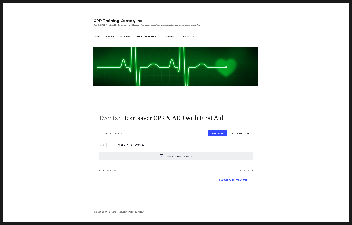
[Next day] (103, 145)
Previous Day (109, 170)
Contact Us (188, 36)
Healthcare (124, 36)
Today (111, 145)
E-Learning (169, 36)
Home (97, 36)
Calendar (109, 36)
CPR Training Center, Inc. (119, 20)
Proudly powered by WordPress (133, 212)
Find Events (218, 133)
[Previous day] (100, 145)
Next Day (244, 170)
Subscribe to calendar (233, 179)
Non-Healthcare (146, 36)
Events (108, 118)
